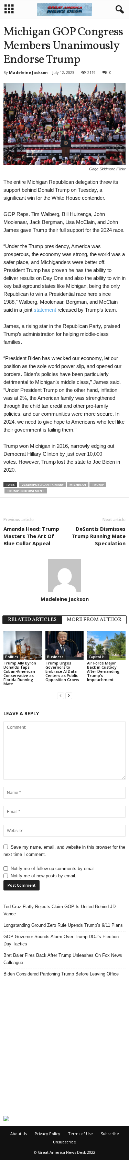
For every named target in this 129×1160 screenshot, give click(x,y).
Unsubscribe (64, 1141)
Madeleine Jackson (28, 72)
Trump (98, 484)
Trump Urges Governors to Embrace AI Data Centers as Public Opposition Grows (62, 671)
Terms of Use (80, 1133)
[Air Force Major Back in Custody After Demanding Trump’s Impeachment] (106, 645)
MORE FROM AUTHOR (94, 619)
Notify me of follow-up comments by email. (53, 868)
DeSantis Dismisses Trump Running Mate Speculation (99, 536)
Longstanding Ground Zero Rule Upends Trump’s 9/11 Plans (63, 925)
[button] (118, 9)
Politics (11, 656)
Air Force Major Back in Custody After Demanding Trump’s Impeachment (103, 671)
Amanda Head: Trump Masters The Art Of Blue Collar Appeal (31, 536)
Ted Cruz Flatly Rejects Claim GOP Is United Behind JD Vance (59, 910)
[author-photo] (64, 575)
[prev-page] (60, 695)
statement (45, 310)
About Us (18, 1133)
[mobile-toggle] (9, 9)
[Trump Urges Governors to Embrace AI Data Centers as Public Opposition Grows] (64, 645)
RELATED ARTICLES (32, 619)
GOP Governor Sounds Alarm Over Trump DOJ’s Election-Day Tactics (61, 940)
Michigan (77, 484)
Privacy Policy (47, 1133)
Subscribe (110, 1133)
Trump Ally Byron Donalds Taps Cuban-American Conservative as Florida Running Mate (19, 673)
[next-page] (68, 695)
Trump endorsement (25, 491)
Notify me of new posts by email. (43, 875)
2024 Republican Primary (43, 484)
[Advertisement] (64, 1046)
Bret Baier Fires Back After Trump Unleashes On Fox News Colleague (62, 959)
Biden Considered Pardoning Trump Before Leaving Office (61, 974)
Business (55, 656)
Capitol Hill (98, 656)
